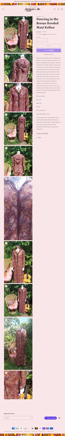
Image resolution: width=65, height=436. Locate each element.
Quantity (38, 37)
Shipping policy (50, 431)
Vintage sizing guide (42, 133)
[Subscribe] (30, 418)
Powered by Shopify (19, 431)
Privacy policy (34, 431)
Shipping (45, 34)
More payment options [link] (49, 54)
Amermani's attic (10, 431)
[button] (3, 9)
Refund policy (27, 431)
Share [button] (39, 137)
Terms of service (42, 431)
